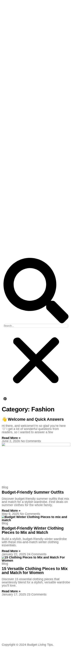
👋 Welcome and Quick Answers (33, 419)
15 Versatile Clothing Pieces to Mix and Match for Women (35, 570)
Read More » (11, 438)
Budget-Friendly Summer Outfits (33, 492)
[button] (36, 291)
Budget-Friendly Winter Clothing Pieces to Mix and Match (33, 530)
